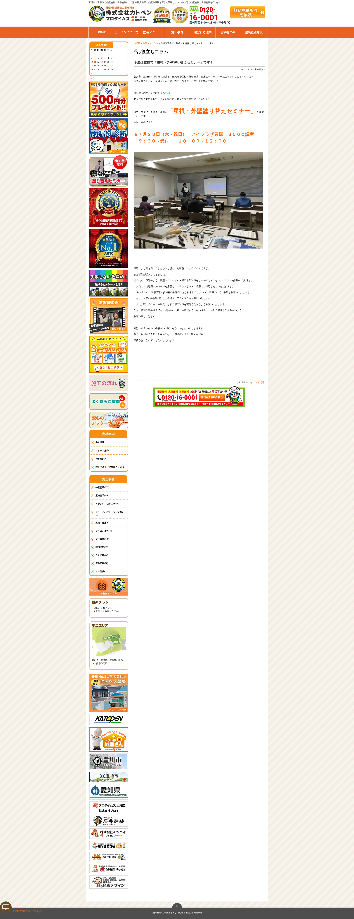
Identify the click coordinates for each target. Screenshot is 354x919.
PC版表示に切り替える (27, 911)
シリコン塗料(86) (104, 531)
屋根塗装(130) (102, 495)
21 (105, 65)
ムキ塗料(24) (102, 555)
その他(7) (100, 571)
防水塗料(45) (102, 547)
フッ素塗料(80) (103, 539)
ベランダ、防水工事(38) (107, 503)
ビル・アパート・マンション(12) (110, 513)
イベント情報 (257, 382)
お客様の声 (228, 32)
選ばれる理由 (203, 32)
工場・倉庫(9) (102, 522)
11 (95, 62)
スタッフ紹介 (102, 450)
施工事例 (177, 32)
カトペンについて (126, 32)
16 (111, 62)
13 (101, 62)
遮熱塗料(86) (102, 563)
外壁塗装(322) (102, 487)
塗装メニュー (152, 32)
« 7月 (91, 78)
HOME (101, 32)
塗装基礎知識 (254, 32)
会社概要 (100, 442)
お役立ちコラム (150, 43)
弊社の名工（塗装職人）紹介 (110, 467)
